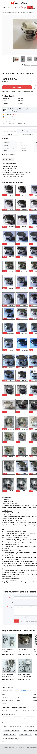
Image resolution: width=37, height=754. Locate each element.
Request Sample (28, 91)
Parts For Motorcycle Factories (11, 730)
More (3, 741)
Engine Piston (6, 718)
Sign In (4, 123)
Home (3, 12)
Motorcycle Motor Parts (25, 734)
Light (18, 700)
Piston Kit (4, 697)
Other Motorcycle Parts (9, 734)
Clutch (19, 694)
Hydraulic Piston (30, 718)
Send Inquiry (17, 87)
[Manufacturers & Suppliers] (18, 3)
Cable (18, 697)
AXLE (34, 694)
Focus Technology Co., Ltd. (21, 747)
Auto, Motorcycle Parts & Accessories (15, 12)
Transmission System (7, 700)
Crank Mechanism (29, 12)
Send (16, 621)
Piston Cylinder (18, 718)
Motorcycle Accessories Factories (12, 726)
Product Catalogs (26, 690)
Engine (3, 694)
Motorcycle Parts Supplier (30, 730)
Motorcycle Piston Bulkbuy (10, 738)
